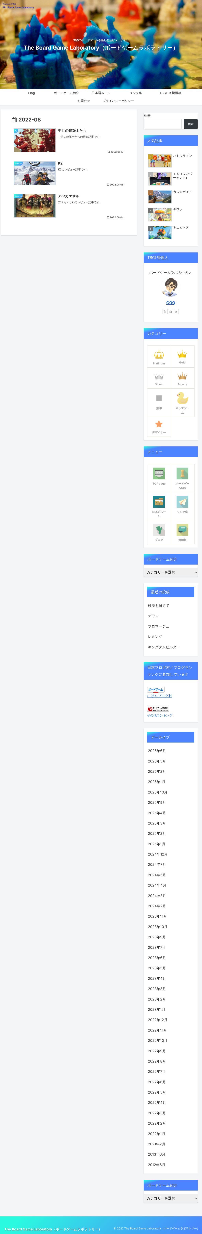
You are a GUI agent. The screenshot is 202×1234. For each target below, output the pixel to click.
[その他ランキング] (158, 709)
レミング (155, 636)
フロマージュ (158, 626)
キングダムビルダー (164, 647)
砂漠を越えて (158, 605)
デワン (153, 616)
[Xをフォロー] (165, 311)
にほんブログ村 (159, 696)
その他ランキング (159, 715)
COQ (170, 302)
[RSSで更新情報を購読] (176, 311)
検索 (147, 116)
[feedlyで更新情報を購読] (170, 311)
